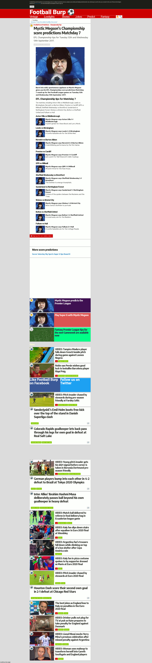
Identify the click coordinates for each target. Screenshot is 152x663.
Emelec (69, 523)
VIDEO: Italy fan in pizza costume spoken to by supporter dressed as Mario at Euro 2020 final (72, 561)
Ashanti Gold (35, 507)
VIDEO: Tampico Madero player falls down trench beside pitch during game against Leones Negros (71, 353)
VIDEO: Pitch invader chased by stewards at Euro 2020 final (71, 574)
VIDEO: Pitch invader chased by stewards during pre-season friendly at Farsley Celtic (71, 397)
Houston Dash (47, 598)
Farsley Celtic (63, 404)
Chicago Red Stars (37, 598)
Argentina (58, 554)
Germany (39, 488)
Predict (91, 16)
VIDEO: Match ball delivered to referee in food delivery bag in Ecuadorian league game (70, 515)
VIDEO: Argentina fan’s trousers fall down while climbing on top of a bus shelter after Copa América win (71, 546)
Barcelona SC (62, 523)
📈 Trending (34, 20)
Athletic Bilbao (63, 473)
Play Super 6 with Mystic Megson (72, 315)
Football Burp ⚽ (52, 12)
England (58, 583)
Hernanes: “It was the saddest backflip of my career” (44, 22)
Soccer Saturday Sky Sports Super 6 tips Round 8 (51, 254)
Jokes (78, 16)
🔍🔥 (119, 17)
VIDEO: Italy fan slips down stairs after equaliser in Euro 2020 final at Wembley (72, 530)
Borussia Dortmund (75, 473)
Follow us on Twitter (70, 382)
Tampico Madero (63, 361)
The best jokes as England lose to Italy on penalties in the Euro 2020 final (72, 605)
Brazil (33, 488)
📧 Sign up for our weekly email (41, 236)
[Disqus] (60, 278)
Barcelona (61, 375)
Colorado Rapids (36, 442)
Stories (66, 16)
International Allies (46, 507)
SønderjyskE (35, 423)
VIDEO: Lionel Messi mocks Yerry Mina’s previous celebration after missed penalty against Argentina (72, 636)
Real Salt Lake (46, 442)
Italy (60, 537)
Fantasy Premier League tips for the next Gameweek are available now (71, 332)
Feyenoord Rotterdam (72, 375)
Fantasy (105, 16)
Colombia (65, 644)
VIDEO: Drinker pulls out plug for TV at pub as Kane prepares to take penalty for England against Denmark (72, 622)
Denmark (61, 629)
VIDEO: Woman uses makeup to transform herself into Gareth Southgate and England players (71, 651)
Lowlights (49, 16)
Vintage (34, 16)
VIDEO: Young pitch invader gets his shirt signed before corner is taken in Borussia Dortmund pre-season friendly (72, 466)
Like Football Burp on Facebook (44, 382)
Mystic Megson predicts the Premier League (69, 302)
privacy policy (38, 3)
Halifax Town (72, 404)
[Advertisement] (107, 42)
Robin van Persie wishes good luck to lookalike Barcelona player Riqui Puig (72, 368)
